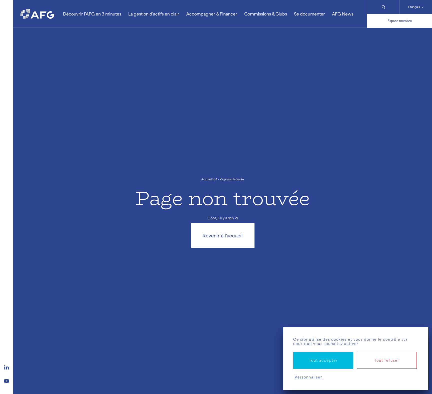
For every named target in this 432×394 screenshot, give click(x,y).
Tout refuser (386, 360)
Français (414, 7)
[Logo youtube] (6, 380)
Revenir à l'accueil (222, 235)
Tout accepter (323, 360)
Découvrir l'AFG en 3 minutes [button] (92, 14)
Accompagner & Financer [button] (211, 14)
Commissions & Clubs (265, 14)
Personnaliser (308, 377)
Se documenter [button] (309, 14)
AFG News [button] (343, 14)
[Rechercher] (383, 7)
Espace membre (400, 21)
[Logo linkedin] (6, 366)
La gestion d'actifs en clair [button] (153, 14)
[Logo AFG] (37, 14)
